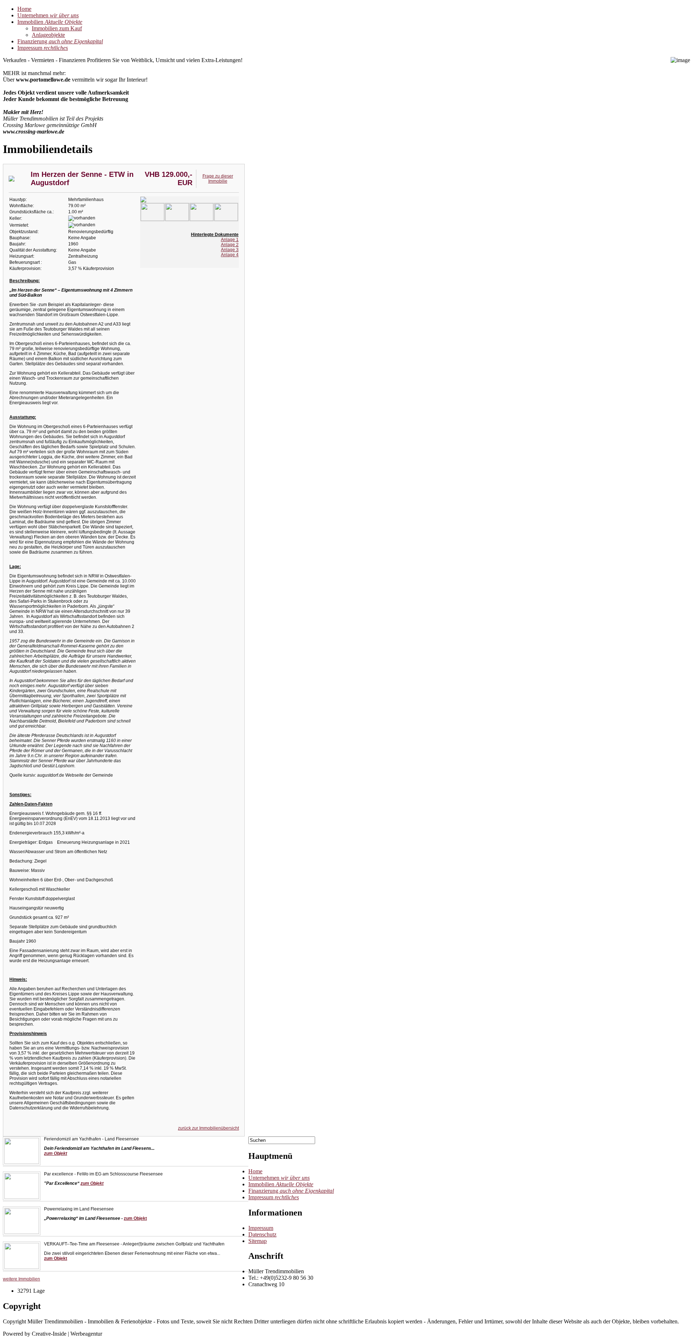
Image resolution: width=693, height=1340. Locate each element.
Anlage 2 (230, 244)
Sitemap (257, 1241)
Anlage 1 (230, 239)
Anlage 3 (230, 249)
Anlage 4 (230, 254)
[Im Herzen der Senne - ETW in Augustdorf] (152, 219)
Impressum (260, 1228)
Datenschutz (262, 1234)
